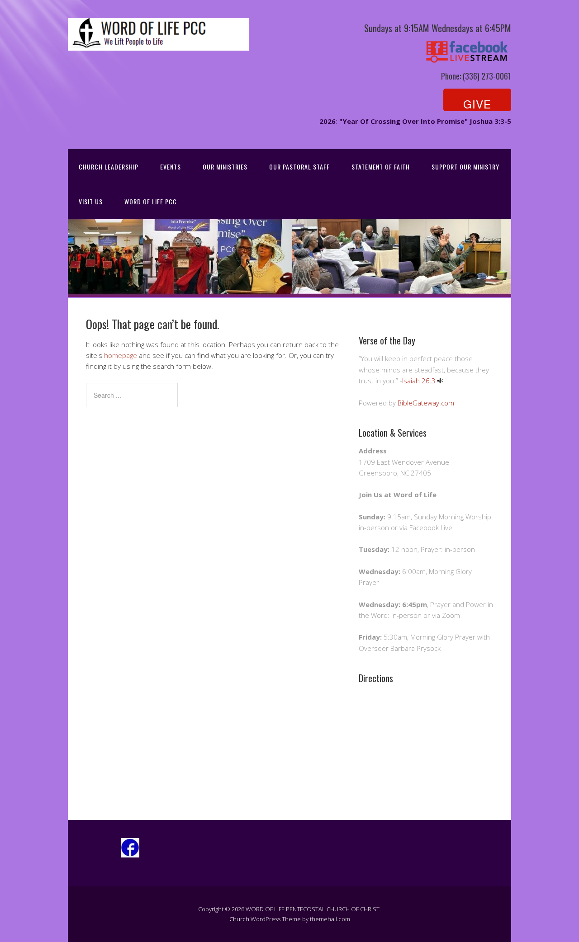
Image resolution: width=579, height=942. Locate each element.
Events (170, 166)
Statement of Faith (380, 166)
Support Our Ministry (465, 166)
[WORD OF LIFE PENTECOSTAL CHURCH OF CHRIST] (158, 43)
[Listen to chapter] (440, 380)
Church (239, 919)
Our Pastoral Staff (299, 166)
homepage (120, 355)
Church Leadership (108, 166)
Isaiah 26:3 (419, 380)
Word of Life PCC (150, 201)
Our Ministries (225, 166)
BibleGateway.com (426, 402)
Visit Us (91, 201)
